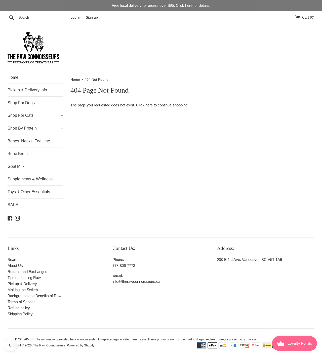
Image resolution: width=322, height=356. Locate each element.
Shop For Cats (35, 115)
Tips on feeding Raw (24, 277)
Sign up (92, 17)
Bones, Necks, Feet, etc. (29, 141)
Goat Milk (16, 166)
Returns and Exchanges (27, 271)
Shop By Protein (35, 128)
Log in (75, 17)
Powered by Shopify (80, 345)
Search (13, 259)
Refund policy (19, 308)
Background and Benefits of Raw (34, 296)
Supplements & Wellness (35, 179)
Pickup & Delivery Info (27, 90)
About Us (15, 265)
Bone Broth (18, 153)
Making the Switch (23, 290)
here (149, 105)
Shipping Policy (20, 314)
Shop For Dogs (35, 103)
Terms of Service (21, 302)
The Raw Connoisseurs (49, 345)
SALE (13, 205)
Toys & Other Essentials (29, 192)
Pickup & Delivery (22, 284)
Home (13, 77)
